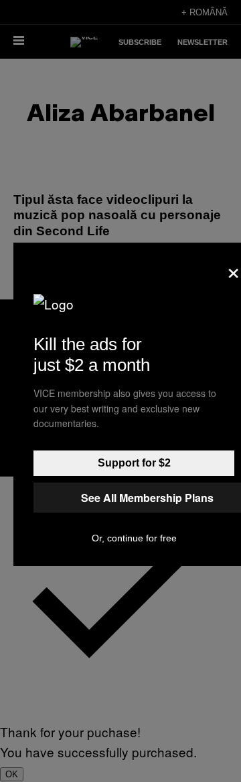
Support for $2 (134, 463)
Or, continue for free (134, 538)
